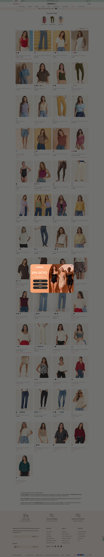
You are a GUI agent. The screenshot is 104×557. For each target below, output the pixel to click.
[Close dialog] (72, 266)
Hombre (40, 284)
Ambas (40, 287)
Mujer (40, 280)
